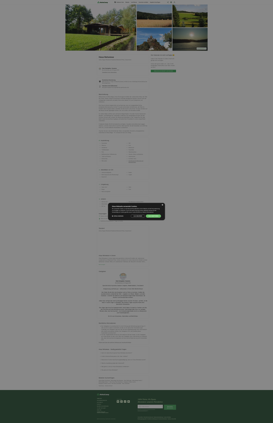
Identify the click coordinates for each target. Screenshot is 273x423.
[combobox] (162, 204)
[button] (117, 216)
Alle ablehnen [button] (138, 216)
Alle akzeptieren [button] (153, 216)
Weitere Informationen (148, 212)
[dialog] (136, 211)
